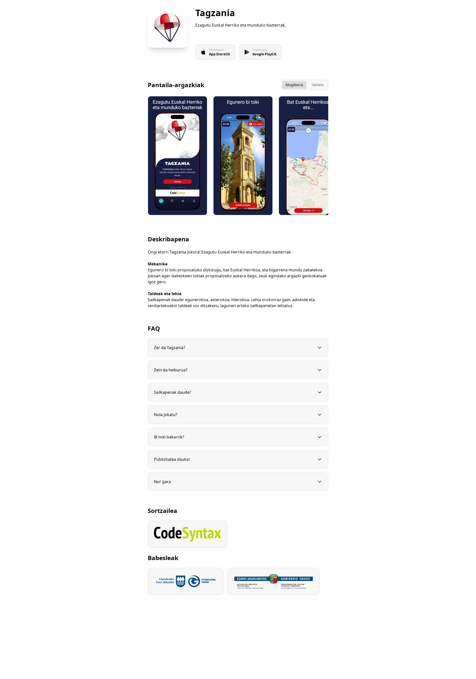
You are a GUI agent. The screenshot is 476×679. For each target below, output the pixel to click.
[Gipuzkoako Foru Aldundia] (186, 581)
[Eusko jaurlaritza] (274, 581)
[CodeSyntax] (187, 534)
